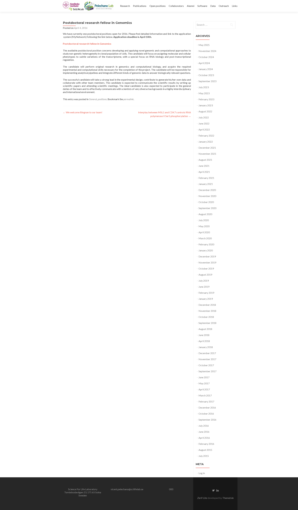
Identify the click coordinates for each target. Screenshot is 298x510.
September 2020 (207, 208)
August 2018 (205, 328)
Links (234, 5)
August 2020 (205, 214)
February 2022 (206, 135)
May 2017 (204, 383)
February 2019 (206, 292)
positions (102, 99)
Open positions (157, 5)
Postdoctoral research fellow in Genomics (87, 43)
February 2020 (206, 244)
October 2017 (206, 365)
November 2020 (207, 195)
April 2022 (204, 129)
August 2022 (205, 111)
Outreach (224, 5)
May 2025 (204, 44)
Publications (139, 5)
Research (125, 5)
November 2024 (207, 50)
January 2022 (206, 141)
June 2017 (204, 377)
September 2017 (207, 371)
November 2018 (207, 310)
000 (171, 489)
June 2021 (204, 165)
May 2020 (204, 226)
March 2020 (205, 238)
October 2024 (206, 56)
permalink (128, 99)
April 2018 (204, 341)
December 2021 (207, 147)
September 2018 (207, 322)
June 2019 (204, 286)
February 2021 (206, 177)
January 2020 (206, 250)
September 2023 (207, 81)
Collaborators (176, 5)
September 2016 (207, 419)
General (93, 99)
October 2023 (206, 75)
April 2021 (204, 171)
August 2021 (205, 159)
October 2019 (206, 268)
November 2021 (207, 153)
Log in (202, 473)
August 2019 (205, 274)
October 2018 (206, 316)
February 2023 (206, 99)
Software (202, 5)
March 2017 (205, 395)
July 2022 (204, 117)
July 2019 (204, 280)
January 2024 (206, 69)
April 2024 (204, 63)
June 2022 (204, 123)
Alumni (190, 5)
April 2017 (204, 389)
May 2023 (204, 93)
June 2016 (204, 431)
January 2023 (206, 105)
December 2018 (207, 304)
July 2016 (204, 425)
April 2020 (204, 232)
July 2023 (204, 87)
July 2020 (204, 220)
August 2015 (205, 449)
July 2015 (204, 455)
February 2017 (206, 401)
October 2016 (206, 413)
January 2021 (206, 183)
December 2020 (207, 189)
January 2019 (206, 298)
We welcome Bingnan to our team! (82, 112)
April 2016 (204, 437)
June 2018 (204, 334)
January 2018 (206, 347)
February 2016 (206, 443)
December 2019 (207, 256)
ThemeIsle (228, 497)
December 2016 (207, 407)
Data (213, 5)
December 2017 (207, 353)
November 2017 (207, 359)
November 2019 (207, 262)
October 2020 (206, 202)
